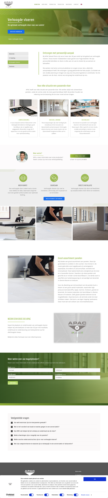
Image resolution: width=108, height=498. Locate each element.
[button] (1, 223)
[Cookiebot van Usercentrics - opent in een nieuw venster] (10, 495)
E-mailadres (60, 374)
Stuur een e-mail (80, 156)
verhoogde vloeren (17, 39)
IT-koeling (78, 475)
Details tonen (85, 495)
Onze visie (78, 471)
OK (95, 479)
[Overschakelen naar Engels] (81, 4)
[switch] (46, 495)
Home (10, 39)
